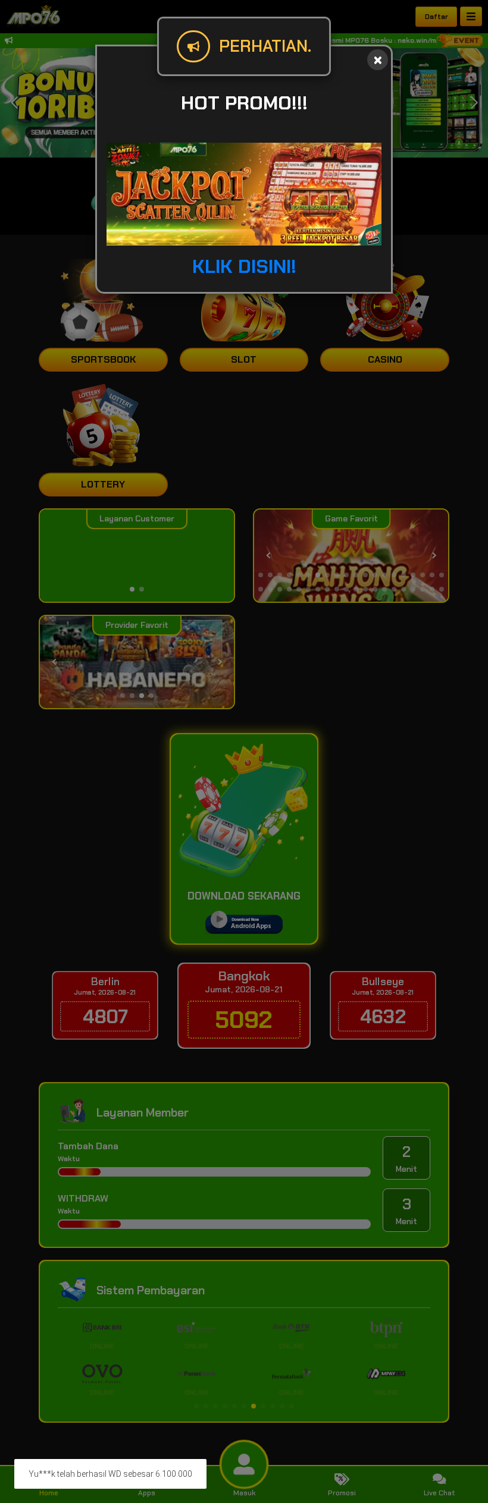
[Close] (377, 59)
